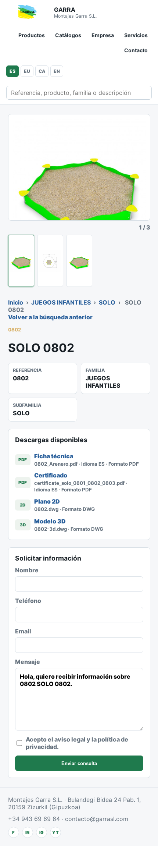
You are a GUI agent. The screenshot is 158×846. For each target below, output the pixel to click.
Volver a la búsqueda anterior (50, 317)
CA (42, 71)
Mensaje (27, 661)
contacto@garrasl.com (96, 818)
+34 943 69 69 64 (34, 818)
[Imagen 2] (50, 261)
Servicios (136, 35)
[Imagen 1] (21, 261)
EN (57, 71)
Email (23, 631)
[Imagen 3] (79, 261)
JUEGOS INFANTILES (61, 302)
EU (27, 71)
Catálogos (68, 35)
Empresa (102, 35)
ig (41, 832)
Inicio (15, 302)
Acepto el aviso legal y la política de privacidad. (77, 743)
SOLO (107, 302)
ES (12, 71)
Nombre (27, 570)
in (27, 832)
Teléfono (28, 600)
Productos (31, 35)
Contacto (136, 50)
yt (55, 832)
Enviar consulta (79, 763)
